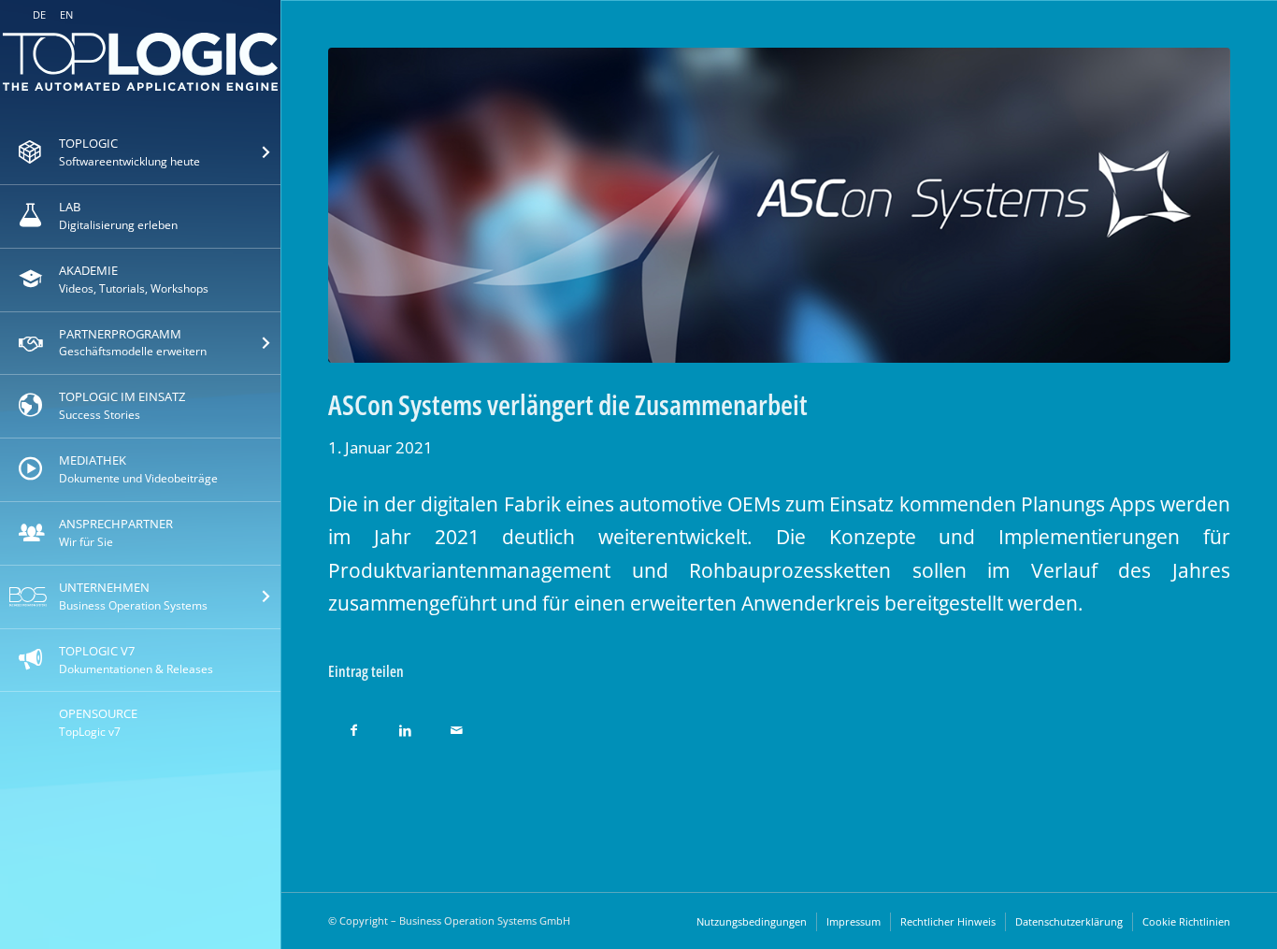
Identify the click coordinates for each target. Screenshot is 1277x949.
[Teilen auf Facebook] (354, 725)
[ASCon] (779, 205)
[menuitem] (140, 153)
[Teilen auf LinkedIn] (405, 725)
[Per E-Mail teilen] (456, 725)
